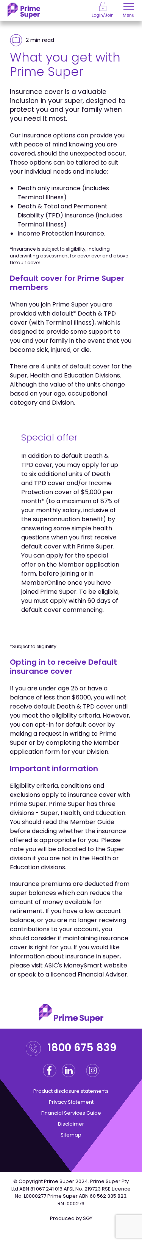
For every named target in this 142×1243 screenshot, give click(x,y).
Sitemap (71, 1134)
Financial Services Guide (71, 1113)
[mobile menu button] (128, 7)
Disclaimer (71, 1123)
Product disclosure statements (71, 1091)
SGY (87, 1218)
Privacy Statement (71, 1102)
